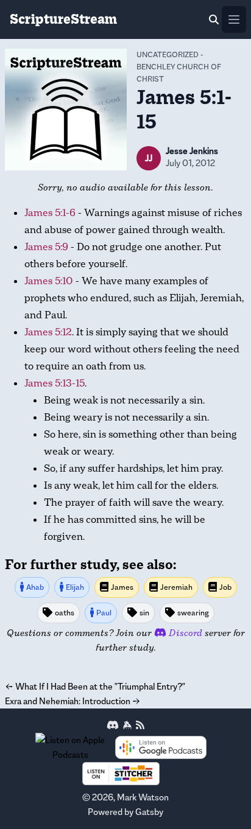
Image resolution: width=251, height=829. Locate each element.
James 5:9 (46, 246)
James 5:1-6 (50, 212)
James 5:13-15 (54, 383)
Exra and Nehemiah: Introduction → (73, 701)
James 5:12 (48, 332)
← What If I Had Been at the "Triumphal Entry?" (95, 686)
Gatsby (149, 811)
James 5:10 (48, 281)
